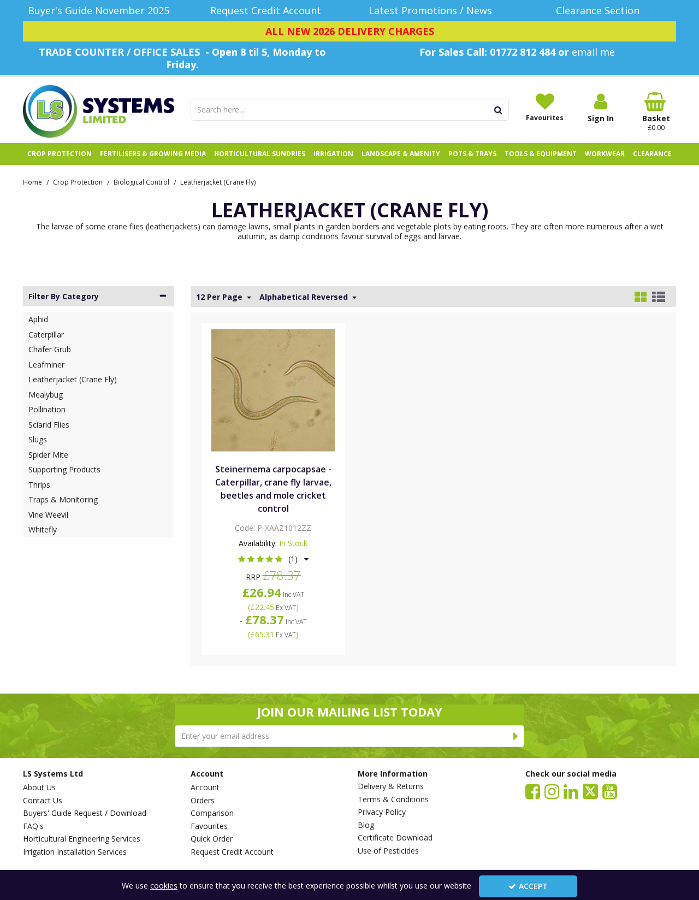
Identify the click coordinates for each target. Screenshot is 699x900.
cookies (163, 885)
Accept (533, 886)
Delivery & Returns (391, 786)
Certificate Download (395, 838)
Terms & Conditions (393, 799)
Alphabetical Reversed (304, 297)
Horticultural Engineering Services (81, 839)
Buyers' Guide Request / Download (84, 813)
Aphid (38, 319)
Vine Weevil (48, 515)
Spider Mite (48, 454)
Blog (366, 825)
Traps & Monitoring (63, 499)
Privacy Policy (382, 812)
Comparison (212, 813)
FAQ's (33, 826)
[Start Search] (499, 110)
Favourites (209, 826)
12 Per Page (220, 297)
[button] (273, 559)
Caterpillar (46, 334)
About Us (39, 787)
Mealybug (45, 394)
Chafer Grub (49, 349)
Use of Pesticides (388, 851)
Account (205, 787)
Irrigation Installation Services (75, 852)
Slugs (37, 439)
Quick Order (212, 839)
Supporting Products (64, 469)
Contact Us (42, 801)
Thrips (39, 484)
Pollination (47, 409)
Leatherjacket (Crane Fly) (72, 379)
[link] (532, 791)
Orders (203, 801)
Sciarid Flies (48, 424)
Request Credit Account (232, 852)
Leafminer (46, 364)
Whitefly (42, 529)
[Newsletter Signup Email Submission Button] (515, 736)
